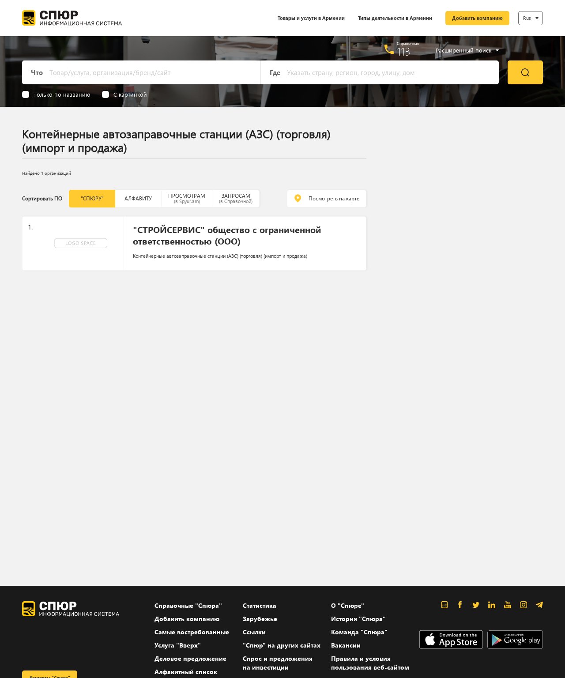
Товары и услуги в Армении (311, 18)
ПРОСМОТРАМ (186, 198)
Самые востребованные (191, 632)
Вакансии (346, 645)
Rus (527, 18)
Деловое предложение (190, 658)
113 (404, 51)
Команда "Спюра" (359, 632)
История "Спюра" (358, 618)
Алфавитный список (185, 671)
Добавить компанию (477, 18)
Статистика (259, 605)
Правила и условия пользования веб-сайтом (370, 662)
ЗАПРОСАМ (235, 198)
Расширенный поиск (463, 50)
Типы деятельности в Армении (395, 18)
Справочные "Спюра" (188, 605)
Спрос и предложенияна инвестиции (278, 662)
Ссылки (254, 632)
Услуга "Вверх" (177, 645)
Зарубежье (260, 618)
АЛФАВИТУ (138, 198)
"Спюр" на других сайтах (281, 645)
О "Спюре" (347, 605)
